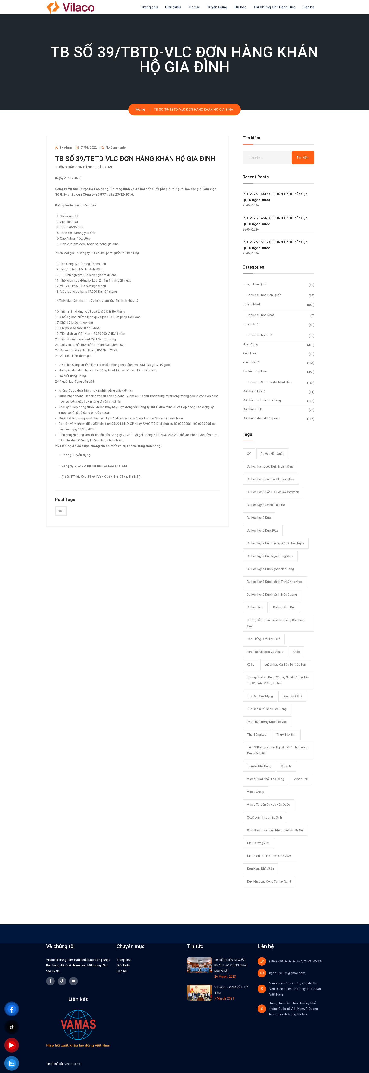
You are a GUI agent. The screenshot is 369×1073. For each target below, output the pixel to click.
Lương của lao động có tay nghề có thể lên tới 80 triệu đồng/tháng (278, 680)
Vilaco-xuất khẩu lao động (265, 779)
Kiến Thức (250, 353)
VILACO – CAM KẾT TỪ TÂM (231, 990)
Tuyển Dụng (217, 7)
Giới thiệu (173, 7)
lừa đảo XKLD (292, 696)
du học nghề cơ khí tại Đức (266, 505)
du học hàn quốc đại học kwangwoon (273, 492)
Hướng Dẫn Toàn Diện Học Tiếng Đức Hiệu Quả (276, 623)
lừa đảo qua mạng (260, 696)
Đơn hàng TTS (253, 409)
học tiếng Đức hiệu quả (263, 639)
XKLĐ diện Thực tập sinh (264, 817)
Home (140, 109)
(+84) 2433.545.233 (309, 961)
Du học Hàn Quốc (255, 284)
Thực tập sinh (286, 734)
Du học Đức (251, 324)
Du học (240, 7)
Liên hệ (308, 7)
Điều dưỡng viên (258, 843)
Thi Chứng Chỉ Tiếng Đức (274, 7)
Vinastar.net (72, 1064)
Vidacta (286, 766)
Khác (61, 511)
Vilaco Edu (301, 779)
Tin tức (194, 7)
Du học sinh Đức (284, 607)
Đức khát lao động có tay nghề (269, 881)
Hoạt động (250, 344)
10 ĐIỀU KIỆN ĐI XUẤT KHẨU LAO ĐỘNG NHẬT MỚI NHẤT (231, 965)
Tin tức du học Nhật (260, 315)
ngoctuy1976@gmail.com (287, 973)
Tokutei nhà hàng (259, 766)
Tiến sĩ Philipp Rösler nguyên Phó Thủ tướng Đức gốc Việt (277, 750)
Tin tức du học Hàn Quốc (263, 295)
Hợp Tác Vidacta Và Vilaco (265, 651)
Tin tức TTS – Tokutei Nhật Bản (268, 382)
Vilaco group (255, 792)
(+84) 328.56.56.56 (282, 961)
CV (249, 453)
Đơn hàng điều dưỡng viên (261, 418)
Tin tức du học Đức (259, 335)
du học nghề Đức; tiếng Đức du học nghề (275, 543)
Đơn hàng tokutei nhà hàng (262, 400)
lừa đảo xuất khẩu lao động (267, 709)
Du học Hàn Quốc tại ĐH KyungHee (270, 479)
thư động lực (256, 734)
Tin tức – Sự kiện (255, 371)
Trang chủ (149, 7)
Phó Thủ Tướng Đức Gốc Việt (267, 722)
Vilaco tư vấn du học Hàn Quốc (268, 804)
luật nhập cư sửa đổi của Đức (286, 664)
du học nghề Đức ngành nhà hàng (270, 569)
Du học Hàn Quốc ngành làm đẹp (270, 466)
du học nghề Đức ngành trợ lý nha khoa (275, 581)
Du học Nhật (251, 304)
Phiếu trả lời (251, 362)
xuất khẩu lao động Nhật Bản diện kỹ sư (275, 830)
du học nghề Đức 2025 (262, 530)
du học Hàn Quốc (272, 453)
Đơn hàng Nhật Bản (260, 868)
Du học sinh (255, 607)
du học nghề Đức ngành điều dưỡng (272, 594)
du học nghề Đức (259, 517)
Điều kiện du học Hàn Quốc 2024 (269, 856)
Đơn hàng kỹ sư (254, 391)
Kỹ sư (251, 664)
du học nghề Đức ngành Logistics (270, 556)
